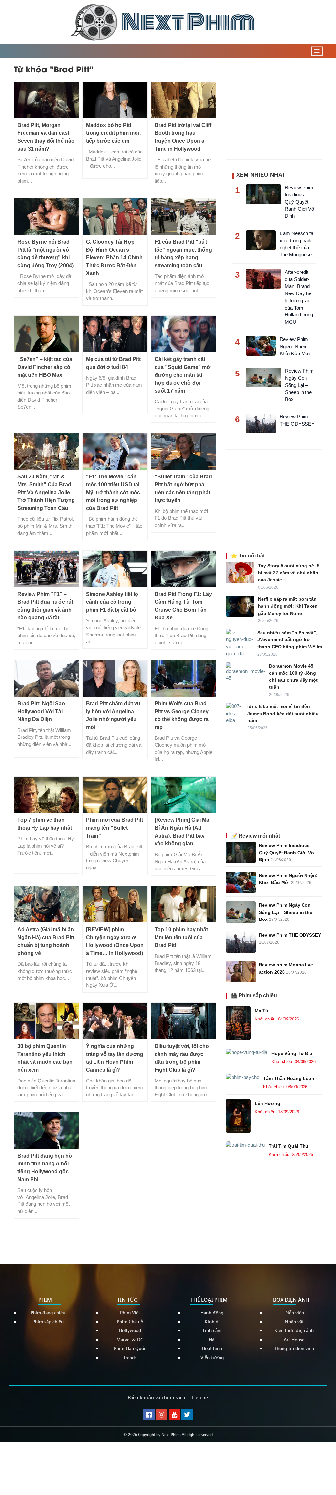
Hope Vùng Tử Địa (291, 1053)
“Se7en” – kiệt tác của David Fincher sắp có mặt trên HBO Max (44, 367)
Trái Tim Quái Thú (288, 1146)
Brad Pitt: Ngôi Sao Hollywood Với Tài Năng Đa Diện (41, 711)
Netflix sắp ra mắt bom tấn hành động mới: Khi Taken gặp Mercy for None (288, 606)
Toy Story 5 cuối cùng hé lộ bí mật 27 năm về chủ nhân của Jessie (289, 572)
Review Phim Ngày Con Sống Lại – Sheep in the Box (285, 912)
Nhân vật (294, 1321)
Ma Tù (261, 1010)
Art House (294, 1339)
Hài (212, 1339)
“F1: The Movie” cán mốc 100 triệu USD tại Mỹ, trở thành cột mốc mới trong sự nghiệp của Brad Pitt (113, 492)
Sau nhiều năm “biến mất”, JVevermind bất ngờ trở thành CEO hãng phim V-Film (289, 639)
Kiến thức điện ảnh (294, 1330)
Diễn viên (294, 1312)
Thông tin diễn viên (294, 1348)
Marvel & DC (129, 1339)
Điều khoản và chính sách (156, 1397)
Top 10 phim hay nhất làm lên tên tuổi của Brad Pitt (181, 937)
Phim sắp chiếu (48, 1321)
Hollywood (130, 1330)
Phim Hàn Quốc (130, 1348)
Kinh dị (212, 1321)
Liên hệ (200, 1397)
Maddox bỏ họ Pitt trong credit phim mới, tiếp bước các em (113, 133)
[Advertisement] (275, 107)
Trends (129, 1357)
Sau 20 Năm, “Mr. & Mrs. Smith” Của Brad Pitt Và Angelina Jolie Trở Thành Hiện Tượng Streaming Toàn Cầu (46, 492)
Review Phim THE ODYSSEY (290, 935)
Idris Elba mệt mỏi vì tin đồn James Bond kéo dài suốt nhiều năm (283, 713)
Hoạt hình (212, 1348)
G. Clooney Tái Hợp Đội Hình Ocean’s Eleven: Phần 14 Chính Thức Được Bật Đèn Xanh (114, 257)
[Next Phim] (168, 22)
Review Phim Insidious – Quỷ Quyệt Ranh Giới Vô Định (286, 852)
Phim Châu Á (130, 1321)
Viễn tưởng (212, 1357)
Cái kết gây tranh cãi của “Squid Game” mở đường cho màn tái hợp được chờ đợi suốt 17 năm (182, 375)
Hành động (211, 1312)
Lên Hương (267, 1103)
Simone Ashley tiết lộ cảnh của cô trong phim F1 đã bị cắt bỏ (112, 602)
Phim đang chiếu (48, 1312)
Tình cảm (211, 1330)
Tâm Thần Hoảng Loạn (288, 1078)
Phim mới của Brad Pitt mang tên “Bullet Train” (114, 827)
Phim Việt (130, 1312)
